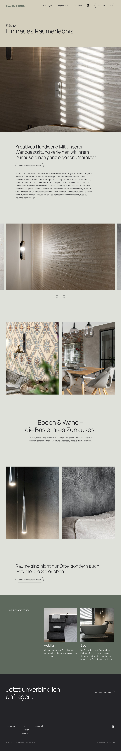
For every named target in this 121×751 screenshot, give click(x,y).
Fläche (25, 733)
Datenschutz (110, 742)
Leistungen (47, 5)
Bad (23, 726)
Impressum (101, 742)
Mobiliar (25, 729)
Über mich (78, 5)
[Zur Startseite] (15, 6)
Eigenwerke (63, 5)
